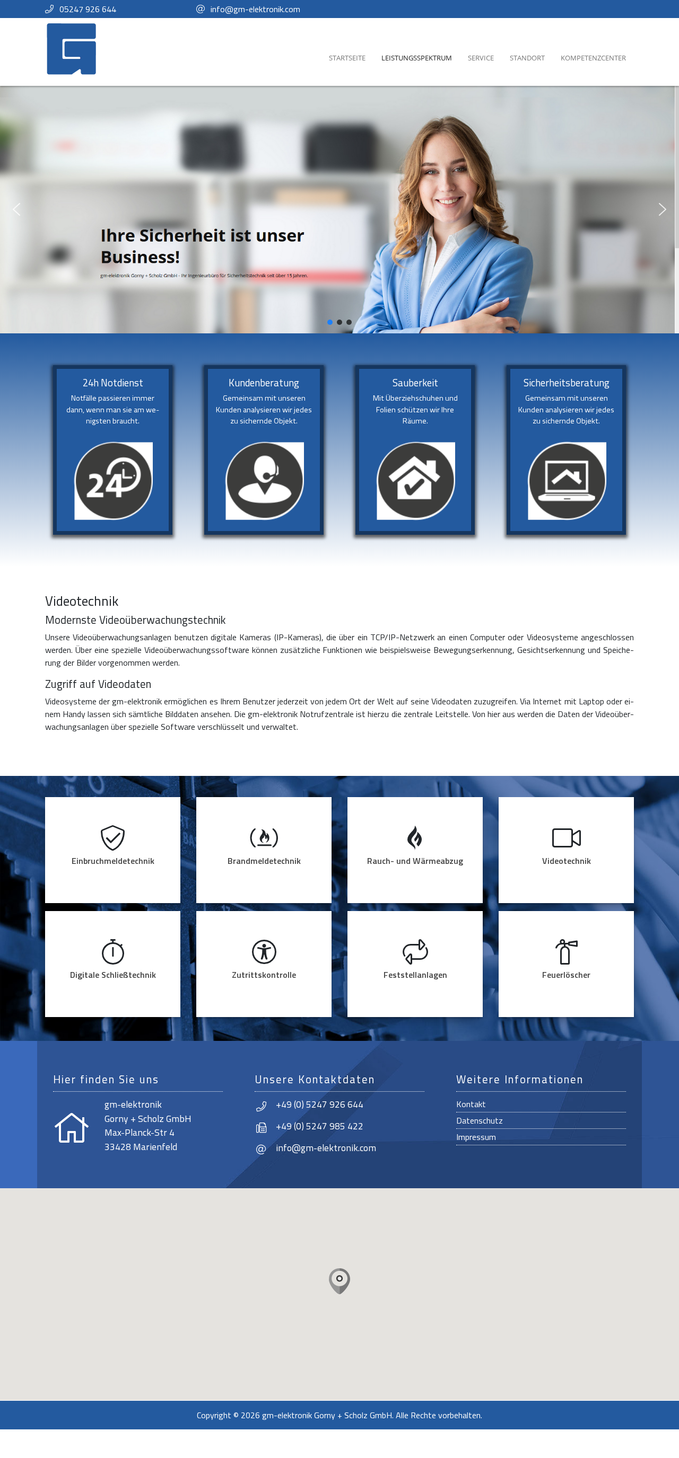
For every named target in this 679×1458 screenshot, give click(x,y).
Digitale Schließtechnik (113, 974)
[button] (16, 209)
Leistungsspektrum (416, 58)
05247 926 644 (87, 9)
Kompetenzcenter (593, 58)
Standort (527, 58)
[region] (339, 209)
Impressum (476, 1136)
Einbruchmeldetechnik (113, 860)
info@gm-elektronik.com (255, 9)
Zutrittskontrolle (264, 974)
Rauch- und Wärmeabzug (415, 860)
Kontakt (471, 1104)
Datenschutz (479, 1120)
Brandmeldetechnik (264, 860)
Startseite (347, 58)
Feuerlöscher (566, 974)
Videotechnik (566, 860)
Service (481, 58)
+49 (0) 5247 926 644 (319, 1104)
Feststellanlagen (415, 974)
